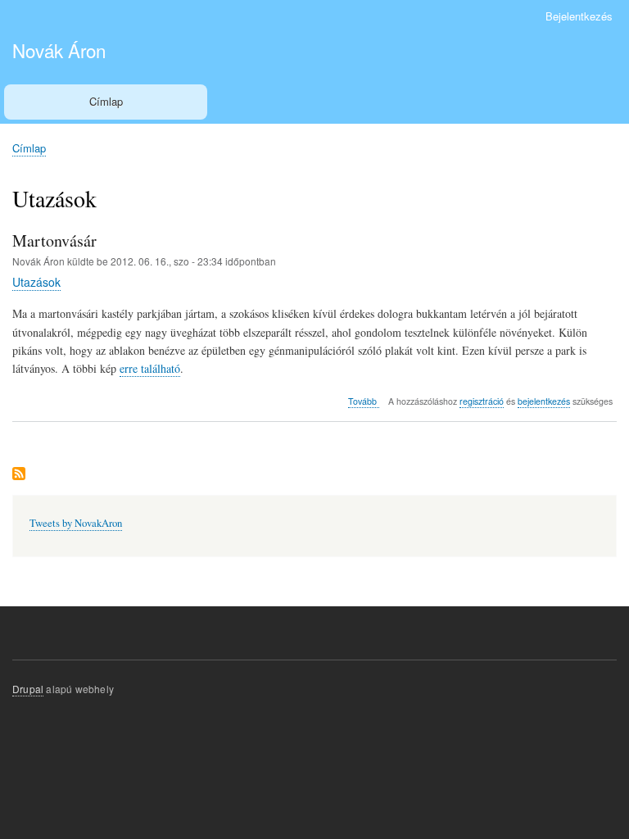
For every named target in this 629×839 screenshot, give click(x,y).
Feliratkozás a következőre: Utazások (18, 475)
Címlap (106, 101)
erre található (150, 368)
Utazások (36, 282)
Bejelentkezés (579, 16)
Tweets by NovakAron (75, 523)
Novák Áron (59, 50)
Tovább (363, 401)
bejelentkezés (544, 401)
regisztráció (481, 401)
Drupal (27, 689)
